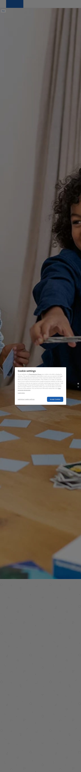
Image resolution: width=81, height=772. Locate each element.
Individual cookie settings (26, 399)
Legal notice (21, 393)
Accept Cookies (55, 399)
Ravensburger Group (35, 374)
